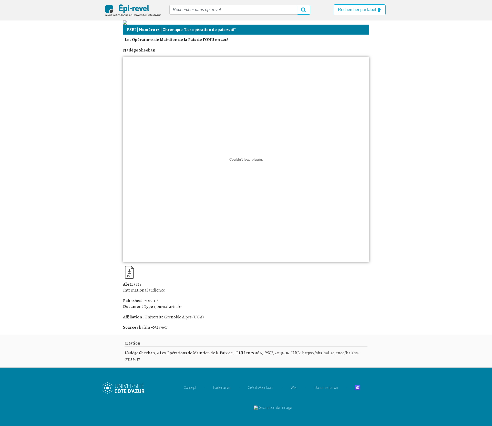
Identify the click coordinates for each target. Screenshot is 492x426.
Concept (190, 388)
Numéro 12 (149, 30)
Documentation (326, 388)
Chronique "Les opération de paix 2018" (199, 30)
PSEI (131, 30)
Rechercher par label (357, 9)
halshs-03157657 (153, 327)
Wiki (294, 388)
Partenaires (222, 388)
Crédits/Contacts (260, 388)
